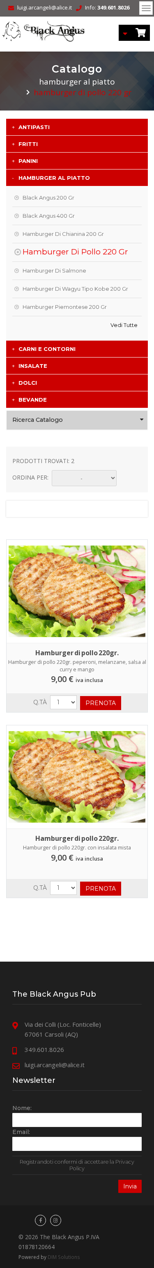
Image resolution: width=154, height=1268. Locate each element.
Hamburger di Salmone (54, 270)
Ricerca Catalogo (37, 419)
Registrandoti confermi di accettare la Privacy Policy (77, 1165)
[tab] (77, 127)
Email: (21, 1132)
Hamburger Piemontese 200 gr (65, 306)
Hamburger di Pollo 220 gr (75, 251)
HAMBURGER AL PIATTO (77, 81)
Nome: (22, 1108)
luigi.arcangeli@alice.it (44, 7)
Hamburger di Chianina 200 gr (63, 234)
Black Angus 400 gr (49, 215)
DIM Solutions (64, 1257)
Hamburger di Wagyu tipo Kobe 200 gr (75, 288)
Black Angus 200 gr (48, 197)
